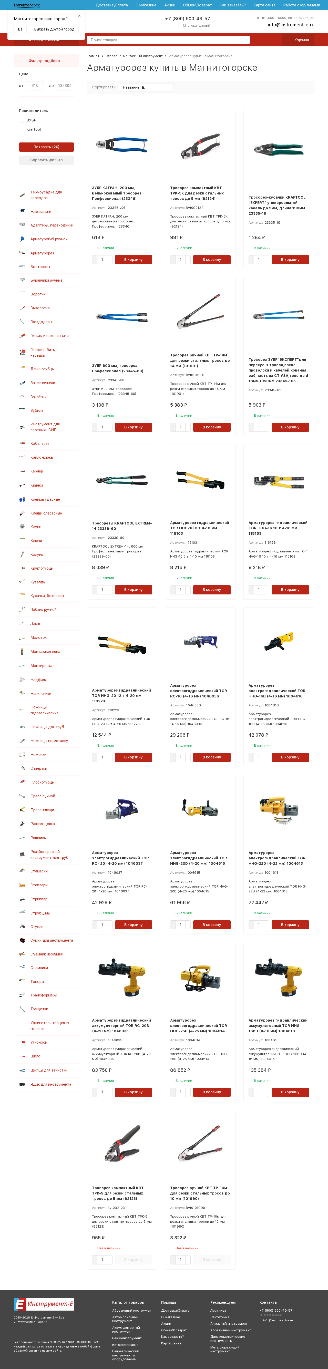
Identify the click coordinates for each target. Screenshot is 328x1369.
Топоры (37, 982)
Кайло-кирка (41, 457)
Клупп (35, 527)
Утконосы (38, 1042)
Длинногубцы (42, 369)
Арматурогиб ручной (49, 239)
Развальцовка (42, 824)
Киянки (36, 485)
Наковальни (40, 212)
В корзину (133, 260)
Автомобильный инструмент (125, 1319)
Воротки (38, 294)
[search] (244, 40)
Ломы (35, 623)
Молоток (38, 637)
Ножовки (38, 755)
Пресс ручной (42, 796)
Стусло (37, 927)
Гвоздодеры (41, 322)
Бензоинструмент (127, 1338)
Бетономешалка (125, 1345)
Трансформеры (43, 995)
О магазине (146, 5)
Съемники (39, 968)
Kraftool (34, 129)
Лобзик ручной (43, 610)
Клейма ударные (45, 499)
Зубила (36, 410)
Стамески (39, 871)
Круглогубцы (41, 568)
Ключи (36, 541)
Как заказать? (233, 5)
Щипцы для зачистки (48, 1070)
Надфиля (38, 680)
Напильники (40, 694)
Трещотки (39, 1009)
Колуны (37, 554)
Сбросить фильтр (46, 160)
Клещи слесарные (46, 513)
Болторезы (40, 267)
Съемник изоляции (46, 954)
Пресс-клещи (42, 810)
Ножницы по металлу (49, 741)
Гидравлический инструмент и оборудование (125, 1355)
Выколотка (40, 308)
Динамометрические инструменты (227, 1339)
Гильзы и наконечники (49, 336)
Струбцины (40, 913)
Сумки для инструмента (51, 940)
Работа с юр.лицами (301, 5)
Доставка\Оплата (112, 5)
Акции (169, 5)
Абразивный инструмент (132, 1310)
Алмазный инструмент (229, 1323)
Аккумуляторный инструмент (126, 1330)
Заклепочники (42, 383)
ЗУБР (31, 120)
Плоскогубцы (42, 782)
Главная (93, 56)
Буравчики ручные (46, 280)
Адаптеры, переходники (51, 225)
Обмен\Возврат (197, 5)
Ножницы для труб (47, 727)
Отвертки (38, 768)
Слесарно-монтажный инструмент (134, 56)
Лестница (218, 1310)
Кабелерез (39, 443)
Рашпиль (38, 838)
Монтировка (41, 666)
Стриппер (38, 899)
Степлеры (39, 885)
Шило (35, 1056)
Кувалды (38, 582)
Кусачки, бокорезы (47, 596)
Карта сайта (264, 5)
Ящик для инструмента (50, 1084)
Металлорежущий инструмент (225, 1349)
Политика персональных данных (74, 1342)
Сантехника (219, 1317)
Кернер (36, 471)
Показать (42, 147)
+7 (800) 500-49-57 (187, 18)
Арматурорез (42, 253)
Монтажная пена (45, 652)
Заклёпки (38, 397)
